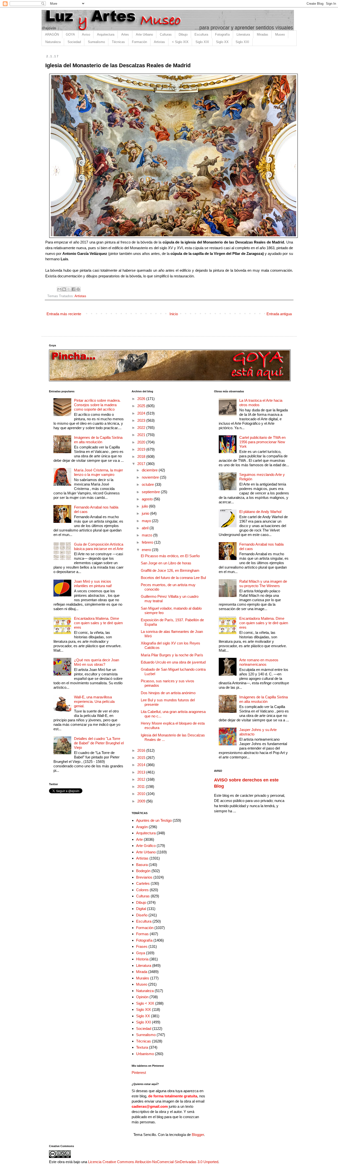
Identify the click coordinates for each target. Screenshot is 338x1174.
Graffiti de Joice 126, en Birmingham (170, 570)
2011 (141, 786)
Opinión (142, 997)
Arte (139, 839)
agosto (148, 499)
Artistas (159, 42)
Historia (142, 959)
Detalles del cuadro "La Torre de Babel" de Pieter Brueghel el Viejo (99, 743)
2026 (141, 399)
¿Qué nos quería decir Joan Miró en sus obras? (96, 662)
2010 (141, 794)
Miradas (262, 34)
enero (147, 550)
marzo (147, 535)
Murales (142, 978)
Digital (141, 909)
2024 (141, 413)
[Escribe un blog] (64, 289)
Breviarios (144, 877)
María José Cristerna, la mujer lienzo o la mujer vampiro (98, 472)
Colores (142, 890)
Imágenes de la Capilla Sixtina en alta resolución (98, 439)
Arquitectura (105, 34)
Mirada (141, 972)
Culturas (166, 34)
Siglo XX (222, 42)
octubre (148, 484)
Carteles (143, 883)
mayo (147, 521)
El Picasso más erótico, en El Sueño (170, 556)
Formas (142, 934)
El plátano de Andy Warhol (260, 511)
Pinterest (139, 1072)
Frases (141, 946)
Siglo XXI (242, 42)
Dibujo (183, 34)
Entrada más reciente (64, 314)
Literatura (243, 34)
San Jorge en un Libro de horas (166, 563)
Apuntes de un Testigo (154, 820)
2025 (141, 406)
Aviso (86, 34)
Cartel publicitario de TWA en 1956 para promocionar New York (262, 441)
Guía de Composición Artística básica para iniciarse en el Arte (98, 546)
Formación (139, 42)
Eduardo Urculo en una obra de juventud (173, 662)
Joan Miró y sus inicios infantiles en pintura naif (93, 583)
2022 (141, 427)
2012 (141, 779)
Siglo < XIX (145, 1003)
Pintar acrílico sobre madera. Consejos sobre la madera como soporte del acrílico (97, 404)
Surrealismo (96, 42)
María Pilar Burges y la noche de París (172, 655)
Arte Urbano (144, 34)
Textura (142, 1047)
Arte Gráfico (146, 845)
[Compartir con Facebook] (73, 289)
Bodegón (143, 871)
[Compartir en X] (68, 289)
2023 (141, 420)
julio (145, 506)
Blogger (198, 1134)
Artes (125, 34)
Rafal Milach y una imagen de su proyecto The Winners (263, 583)
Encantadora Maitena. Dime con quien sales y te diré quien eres (98, 622)
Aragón (142, 827)
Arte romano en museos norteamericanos (258, 662)
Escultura (201, 34)
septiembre (151, 492)
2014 (141, 765)
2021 (141, 435)
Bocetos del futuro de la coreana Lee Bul (173, 578)
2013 (141, 772)
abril (145, 528)
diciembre (150, 470)
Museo (280, 34)
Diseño (141, 915)
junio (146, 513)
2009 (141, 801)
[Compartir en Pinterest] (78, 289)
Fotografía (222, 34)
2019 (141, 449)
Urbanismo (145, 1054)
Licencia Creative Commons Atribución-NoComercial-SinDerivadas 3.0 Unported (153, 1162)
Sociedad (74, 42)
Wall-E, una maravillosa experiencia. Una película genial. (94, 701)
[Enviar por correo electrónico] (59, 289)
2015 (141, 757)
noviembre (151, 477)
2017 (141, 464)
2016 (141, 750)
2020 (141, 442)
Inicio (173, 314)
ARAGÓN (52, 34)
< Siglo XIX (180, 42)
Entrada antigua (279, 314)
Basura (142, 865)
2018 (141, 456)
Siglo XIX (202, 42)
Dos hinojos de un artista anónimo (168, 693)
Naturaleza (53, 42)
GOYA (70, 34)
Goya (140, 953)
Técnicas (118, 42)
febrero (148, 542)
